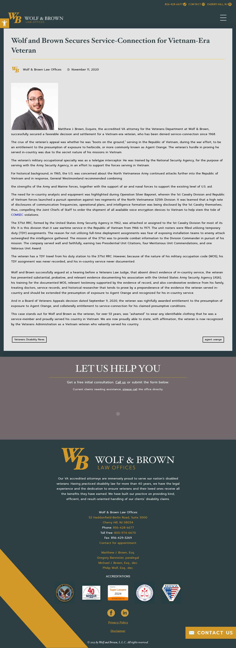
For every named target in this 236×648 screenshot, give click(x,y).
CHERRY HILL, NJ (217, 4)
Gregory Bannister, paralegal (118, 558)
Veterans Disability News (29, 339)
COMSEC (17, 215)
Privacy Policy (118, 622)
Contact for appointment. (118, 543)
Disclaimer (118, 631)
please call (130, 389)
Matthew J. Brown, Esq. (118, 552)
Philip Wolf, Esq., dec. (118, 568)
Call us (120, 382)
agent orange (213, 339)
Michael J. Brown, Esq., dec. (118, 563)
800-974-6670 (125, 533)
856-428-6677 (174, 4)
